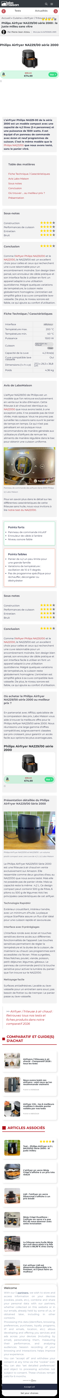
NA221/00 (9, 259)
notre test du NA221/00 (22, 510)
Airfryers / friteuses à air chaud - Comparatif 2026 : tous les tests (37, 1061)
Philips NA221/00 (14, 145)
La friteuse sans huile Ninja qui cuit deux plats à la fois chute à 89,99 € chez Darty (38, 1244)
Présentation (16, 197)
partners (23, 1292)
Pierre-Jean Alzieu (20, 32)
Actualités (41, 10)
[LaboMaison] (10, 3)
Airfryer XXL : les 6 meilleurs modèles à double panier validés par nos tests (38, 1106)
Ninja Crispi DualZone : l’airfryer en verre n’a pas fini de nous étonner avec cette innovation (37, 1220)
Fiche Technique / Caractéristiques (29, 173)
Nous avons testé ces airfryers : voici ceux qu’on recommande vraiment (37, 1082)
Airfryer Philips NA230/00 (30, 256)
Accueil (6, 18)
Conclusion (15, 188)
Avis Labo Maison (18, 178)
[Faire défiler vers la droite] (56, 11)
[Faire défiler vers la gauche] (4, 11)
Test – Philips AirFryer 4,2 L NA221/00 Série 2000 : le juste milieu (38, 1148)
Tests (18, 10)
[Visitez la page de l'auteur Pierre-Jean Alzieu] (4, 33)
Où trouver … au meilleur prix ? (26, 193)
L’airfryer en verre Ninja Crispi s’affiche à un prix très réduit (39, 1172)
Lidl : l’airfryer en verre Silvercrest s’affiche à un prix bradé (36, 1196)
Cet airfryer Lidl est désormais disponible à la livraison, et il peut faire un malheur (38, 1268)
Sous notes (15, 183)
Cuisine (17, 18)
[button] (45, 4)
